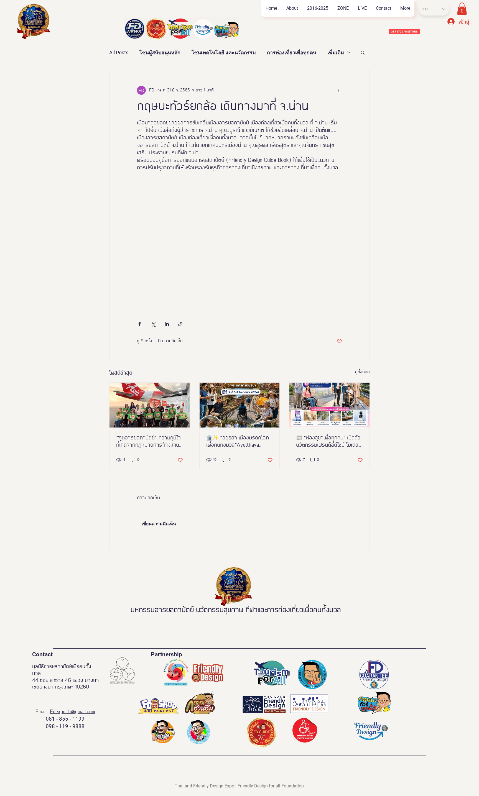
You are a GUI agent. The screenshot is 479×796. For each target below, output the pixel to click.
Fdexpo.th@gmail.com (72, 712)
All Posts (118, 52)
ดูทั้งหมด (362, 372)
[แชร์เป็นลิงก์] (180, 324)
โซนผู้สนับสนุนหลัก (159, 52)
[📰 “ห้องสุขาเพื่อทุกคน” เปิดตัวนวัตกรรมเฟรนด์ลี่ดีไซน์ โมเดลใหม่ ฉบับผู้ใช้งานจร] (329, 405)
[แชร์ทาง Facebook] (139, 324)
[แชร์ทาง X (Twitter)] (153, 324)
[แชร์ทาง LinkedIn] (166, 324)
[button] (343, 8)
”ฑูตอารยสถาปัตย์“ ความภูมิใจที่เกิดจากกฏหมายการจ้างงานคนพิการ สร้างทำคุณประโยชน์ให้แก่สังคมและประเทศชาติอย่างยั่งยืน (149, 442)
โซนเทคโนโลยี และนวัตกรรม (224, 52)
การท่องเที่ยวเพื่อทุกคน (291, 52)
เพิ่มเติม (335, 52)
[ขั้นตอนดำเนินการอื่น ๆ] (338, 90)
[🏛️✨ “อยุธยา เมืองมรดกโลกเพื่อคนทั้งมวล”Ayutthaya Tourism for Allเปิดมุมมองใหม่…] (240, 405)
